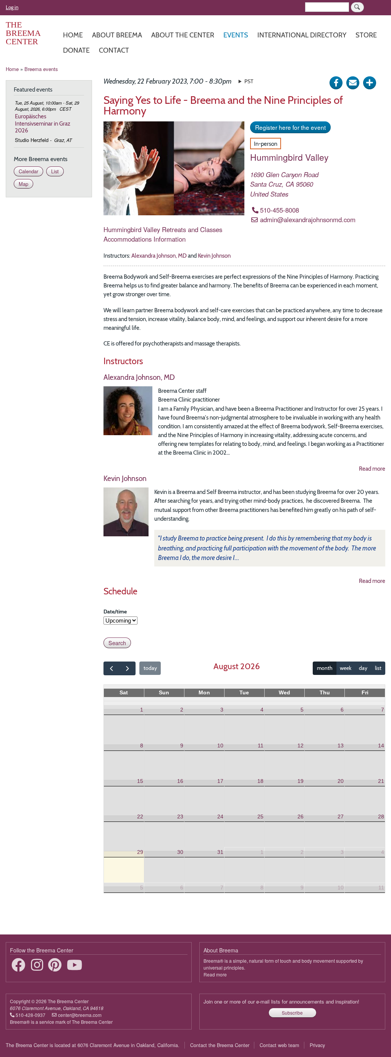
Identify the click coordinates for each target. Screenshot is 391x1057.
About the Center (182, 35)
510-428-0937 (30, 1015)
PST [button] (248, 81)
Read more (372, 468)
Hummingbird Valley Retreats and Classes (162, 229)
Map (23, 183)
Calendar (28, 171)
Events (235, 35)
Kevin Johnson (214, 255)
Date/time (115, 611)
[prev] (111, 668)
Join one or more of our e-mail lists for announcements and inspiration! (281, 1001)
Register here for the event (290, 127)
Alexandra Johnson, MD (159, 255)
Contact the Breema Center (219, 1045)
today (150, 668)
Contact (114, 50)
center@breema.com (80, 1015)
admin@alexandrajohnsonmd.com (307, 219)
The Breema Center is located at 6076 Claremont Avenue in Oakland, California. (92, 1045)
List (55, 171)
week (345, 668)
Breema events (41, 69)
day (363, 668)
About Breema (117, 35)
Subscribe (292, 1012)
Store (366, 35)
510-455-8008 (279, 210)
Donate (76, 50)
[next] (127, 668)
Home (73, 35)
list (378, 668)
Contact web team (279, 1045)
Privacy (317, 1045)
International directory (301, 35)
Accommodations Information (144, 239)
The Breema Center (23, 33)
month (325, 668)
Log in (12, 7)
